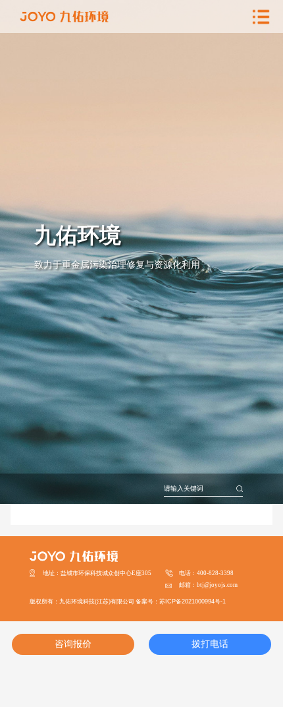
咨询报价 (73, 644)
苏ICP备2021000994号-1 (192, 601)
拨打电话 (210, 644)
